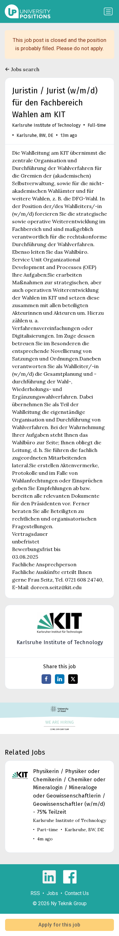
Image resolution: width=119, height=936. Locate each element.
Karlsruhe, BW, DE (35, 135)
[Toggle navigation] (108, 11)
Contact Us (77, 893)
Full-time (97, 125)
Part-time (47, 829)
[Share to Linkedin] (59, 679)
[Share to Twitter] (73, 679)
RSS (35, 893)
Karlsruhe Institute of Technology (46, 125)
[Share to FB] (46, 679)
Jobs (52, 893)
